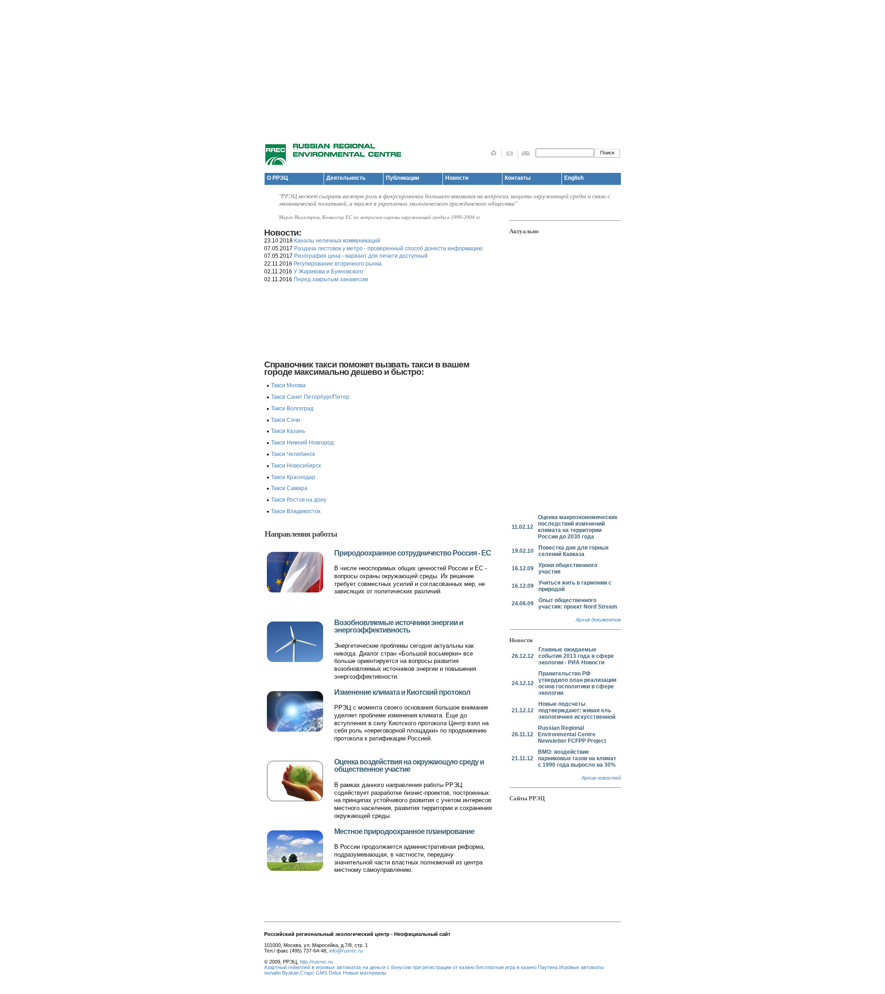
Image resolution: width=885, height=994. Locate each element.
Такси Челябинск (293, 454)
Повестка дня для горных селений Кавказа (573, 550)
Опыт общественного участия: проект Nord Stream (577, 603)
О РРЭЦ (277, 178)
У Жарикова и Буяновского (328, 271)
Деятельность (346, 178)
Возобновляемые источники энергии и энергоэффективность (398, 626)
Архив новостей (601, 778)
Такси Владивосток (295, 511)
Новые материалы (364, 973)
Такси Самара (289, 488)
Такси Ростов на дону (298, 500)
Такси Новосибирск (296, 465)
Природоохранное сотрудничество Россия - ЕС (412, 553)
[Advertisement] (442, 64)
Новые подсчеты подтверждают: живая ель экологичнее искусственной (576, 710)
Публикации (402, 178)
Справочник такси (300, 364)
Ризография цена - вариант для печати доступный (361, 256)
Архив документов (598, 619)
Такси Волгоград (292, 408)
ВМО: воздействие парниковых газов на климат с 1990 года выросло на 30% (577, 758)
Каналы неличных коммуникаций (337, 240)
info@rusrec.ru (346, 950)
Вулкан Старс (298, 973)
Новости (456, 178)
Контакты (518, 178)
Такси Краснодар (293, 477)
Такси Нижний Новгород (302, 442)
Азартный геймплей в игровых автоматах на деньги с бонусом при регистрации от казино (369, 967)
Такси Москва (288, 385)
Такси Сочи (285, 420)
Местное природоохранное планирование (404, 831)
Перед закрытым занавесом (331, 279)
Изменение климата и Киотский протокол (402, 692)
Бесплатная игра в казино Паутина (517, 967)
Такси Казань (288, 431)
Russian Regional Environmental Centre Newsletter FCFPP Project (572, 734)
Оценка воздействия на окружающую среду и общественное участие (409, 766)
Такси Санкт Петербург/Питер (310, 397)
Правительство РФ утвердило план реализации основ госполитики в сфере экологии (577, 683)
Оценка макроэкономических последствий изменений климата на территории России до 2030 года (578, 527)
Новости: (282, 232)
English (574, 178)
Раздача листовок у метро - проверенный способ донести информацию (388, 248)
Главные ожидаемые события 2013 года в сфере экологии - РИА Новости (576, 656)
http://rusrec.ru (316, 961)
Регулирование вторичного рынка (338, 263)
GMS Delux (329, 973)
